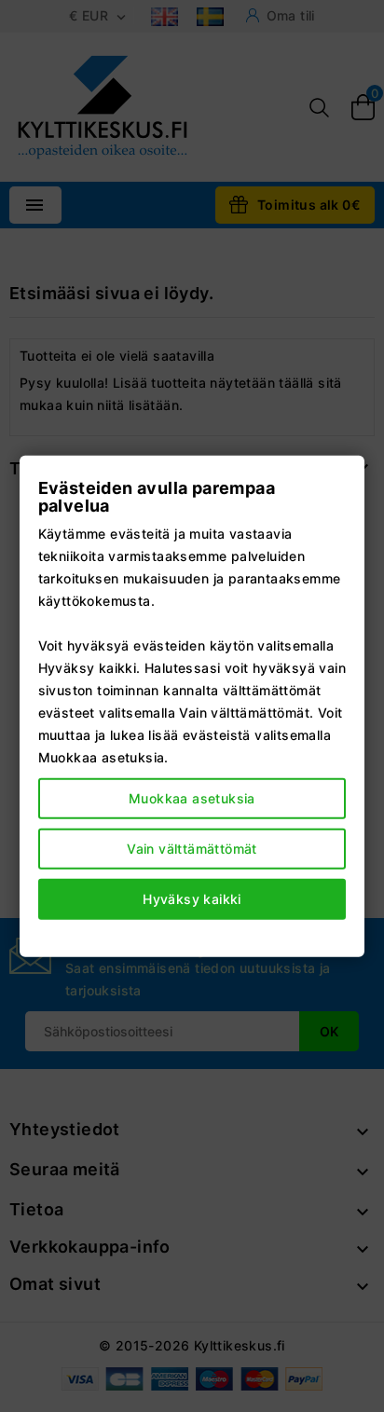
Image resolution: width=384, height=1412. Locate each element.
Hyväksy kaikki (192, 899)
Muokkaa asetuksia (192, 798)
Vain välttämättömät (192, 849)
